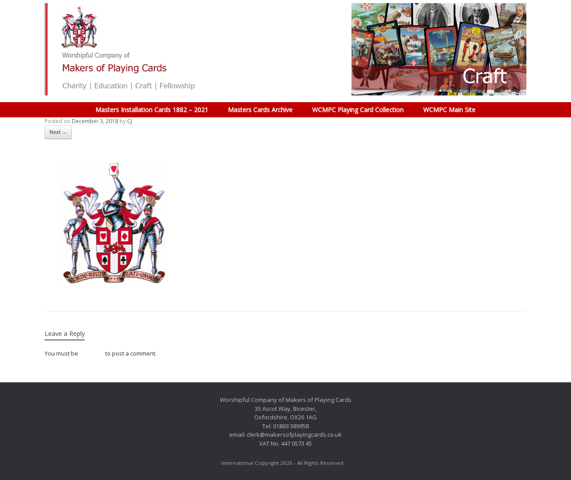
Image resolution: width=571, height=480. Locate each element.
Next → (58, 131)
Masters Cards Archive (260, 109)
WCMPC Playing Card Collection (358, 109)
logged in (91, 353)
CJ (129, 121)
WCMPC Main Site (449, 109)
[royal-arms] (111, 288)
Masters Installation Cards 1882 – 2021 (151, 109)
